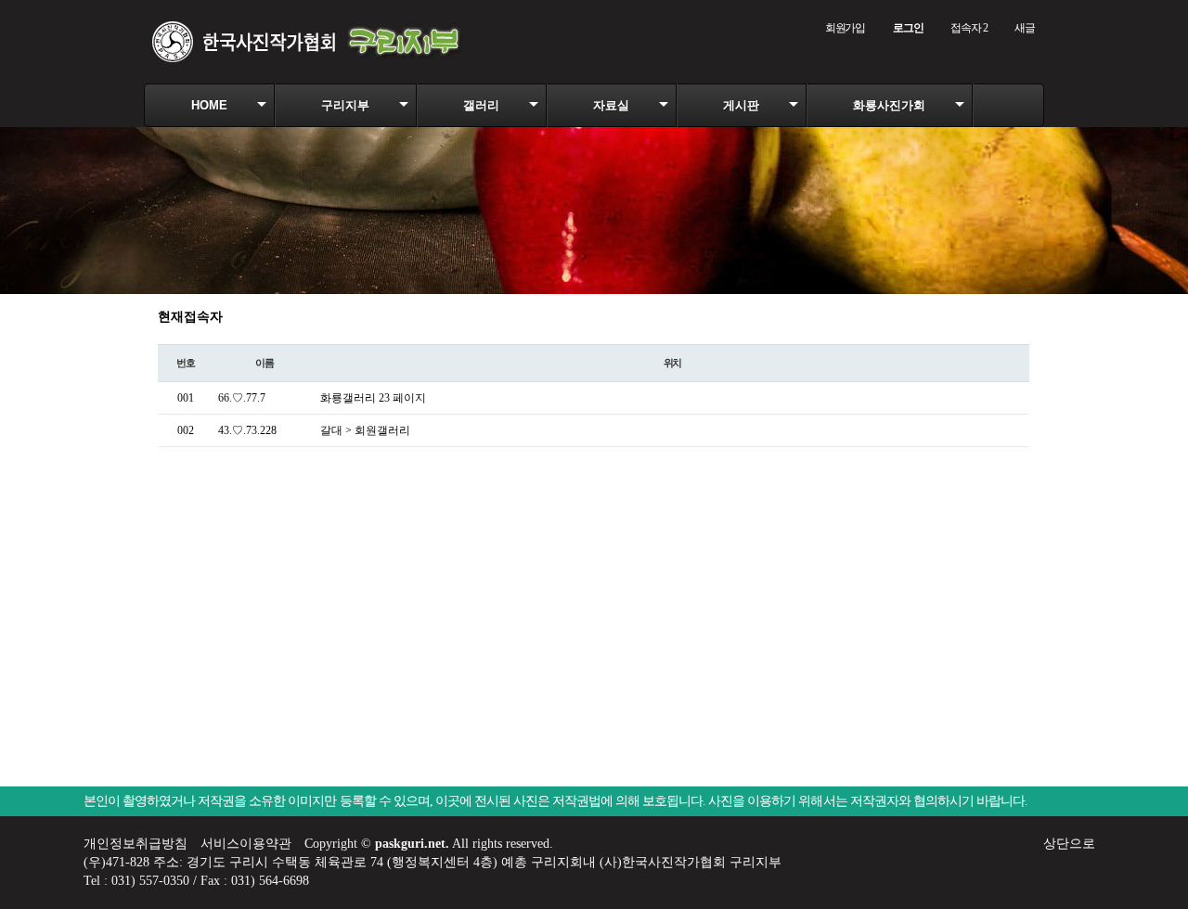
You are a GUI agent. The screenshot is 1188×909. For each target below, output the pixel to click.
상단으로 (1069, 844)
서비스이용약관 (245, 844)
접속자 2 (968, 27)
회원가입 (845, 27)
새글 (1024, 27)
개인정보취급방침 (135, 844)
